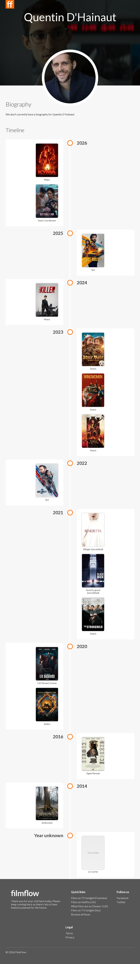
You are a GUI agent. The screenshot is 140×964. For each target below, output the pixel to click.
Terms (69, 933)
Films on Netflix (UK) (83, 902)
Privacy (70, 937)
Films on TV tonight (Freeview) (89, 898)
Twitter (121, 902)
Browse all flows (80, 914)
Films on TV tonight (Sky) (86, 910)
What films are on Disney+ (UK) (89, 906)
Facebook (123, 898)
